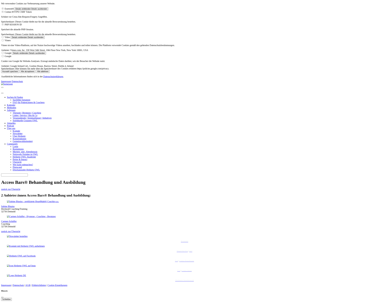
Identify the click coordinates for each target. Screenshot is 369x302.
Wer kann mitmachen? (23, 164)
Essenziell (9, 8)
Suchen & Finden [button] (15, 97)
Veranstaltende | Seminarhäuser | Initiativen (32, 118)
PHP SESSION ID (13, 24)
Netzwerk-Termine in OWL (25, 154)
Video (7, 37)
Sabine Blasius (8, 206)
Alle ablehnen (42, 71)
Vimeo (8, 40)
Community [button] (12, 144)
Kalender (11, 105)
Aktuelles (11, 123)
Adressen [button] (11, 110)
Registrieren (18, 149)
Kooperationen (19, 138)
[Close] (2, 93)
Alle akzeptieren (27, 71)
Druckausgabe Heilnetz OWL (26, 170)
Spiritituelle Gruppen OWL (25, 120)
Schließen (6, 299)
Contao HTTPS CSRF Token (18, 12)
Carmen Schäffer (9, 221)
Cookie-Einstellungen (57, 285)
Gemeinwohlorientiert (23, 141)
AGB (27, 285)
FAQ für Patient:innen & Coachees (29, 102)
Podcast (10, 126)
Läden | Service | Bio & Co (25, 115)
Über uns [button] (11, 128)
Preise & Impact (20, 159)
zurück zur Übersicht (10, 189)
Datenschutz (17, 81)
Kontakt (16, 131)
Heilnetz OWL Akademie (24, 157)
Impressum (6, 81)
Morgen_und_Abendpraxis (25, 151)
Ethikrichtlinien (39, 285)
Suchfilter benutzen (21, 100)
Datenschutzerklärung (53, 76)
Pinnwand (17, 167)
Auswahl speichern (10, 71)
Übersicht (17, 162)
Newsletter (17, 133)
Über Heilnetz (19, 136)
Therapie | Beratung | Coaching (27, 113)
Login (15, 146)
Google (8, 53)
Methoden (11, 107)
